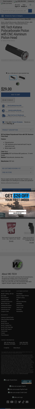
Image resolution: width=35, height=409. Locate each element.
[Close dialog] (1, 192)
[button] (17, 214)
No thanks (17, 216)
